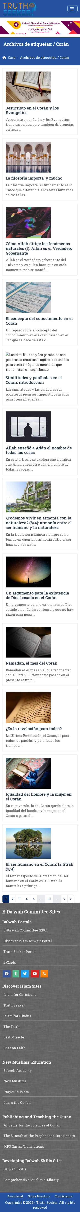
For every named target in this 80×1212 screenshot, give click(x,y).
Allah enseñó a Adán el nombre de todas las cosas (39, 450)
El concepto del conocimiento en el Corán (39, 321)
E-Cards (9, 962)
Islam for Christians (19, 994)
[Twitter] (25, 973)
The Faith (11, 1026)
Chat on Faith (14, 1048)
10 (49, 899)
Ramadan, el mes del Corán (31, 663)
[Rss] (44, 973)
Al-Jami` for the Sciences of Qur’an (32, 1125)
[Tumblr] (16, 973)
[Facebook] (7, 973)
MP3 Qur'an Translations (23, 1146)
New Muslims (14, 1081)
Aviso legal (15, 1196)
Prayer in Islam (16, 1092)
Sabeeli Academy (17, 1070)
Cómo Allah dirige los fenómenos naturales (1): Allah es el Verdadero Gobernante (39, 248)
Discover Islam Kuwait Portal (27, 941)
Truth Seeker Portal (19, 951)
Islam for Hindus (17, 1016)
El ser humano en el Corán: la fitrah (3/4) (39, 866)
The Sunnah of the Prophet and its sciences (39, 1135)
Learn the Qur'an (17, 1102)
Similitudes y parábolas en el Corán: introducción (34, 380)
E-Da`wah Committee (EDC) (25, 930)
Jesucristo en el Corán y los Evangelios (32, 110)
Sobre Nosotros (39, 1196)
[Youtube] (35, 973)
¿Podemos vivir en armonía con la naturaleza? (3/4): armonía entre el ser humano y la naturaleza (39, 522)
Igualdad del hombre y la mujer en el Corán (39, 796)
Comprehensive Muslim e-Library (31, 1180)
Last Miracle (13, 1037)
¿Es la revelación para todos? (34, 728)
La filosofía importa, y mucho (34, 178)
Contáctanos (64, 1196)
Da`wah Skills (14, 1169)
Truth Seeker (14, 1005)
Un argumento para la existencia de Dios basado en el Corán (37, 595)
